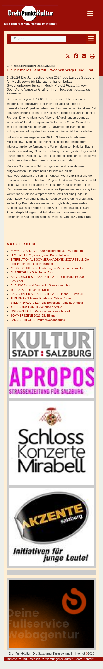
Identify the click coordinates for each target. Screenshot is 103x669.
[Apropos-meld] (51, 379)
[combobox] (38, 39)
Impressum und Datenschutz (25, 659)
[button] (67, 56)
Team (78, 659)
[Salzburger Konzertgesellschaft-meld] (51, 442)
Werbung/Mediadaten (59, 659)
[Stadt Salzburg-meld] (51, 344)
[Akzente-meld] (51, 526)
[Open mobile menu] (91, 39)
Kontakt (88, 659)
